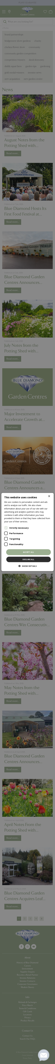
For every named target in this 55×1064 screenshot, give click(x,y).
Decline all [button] (28, 559)
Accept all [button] (28, 552)
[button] (27, 566)
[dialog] (27, 532)
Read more (33, 521)
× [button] (49, 496)
